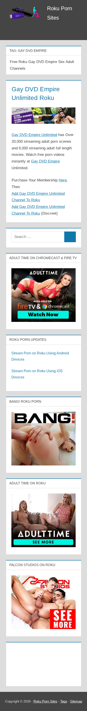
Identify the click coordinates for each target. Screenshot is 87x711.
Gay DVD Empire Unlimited (34, 135)
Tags (63, 701)
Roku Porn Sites (45, 701)
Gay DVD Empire (45, 161)
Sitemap (76, 701)
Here (63, 180)
